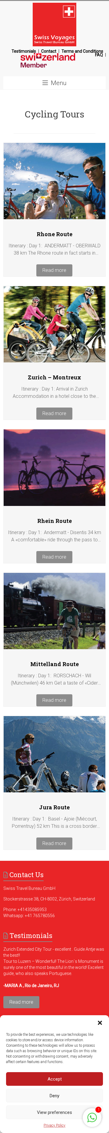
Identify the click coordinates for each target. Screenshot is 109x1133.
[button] (100, 1023)
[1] (92, 1121)
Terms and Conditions (82, 51)
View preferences (54, 1112)
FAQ (99, 54)
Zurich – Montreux (54, 377)
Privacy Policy (54, 1125)
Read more (54, 270)
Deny (54, 1095)
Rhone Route (54, 234)
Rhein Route (54, 521)
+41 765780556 (40, 915)
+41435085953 (32, 909)
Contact (48, 51)
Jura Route (54, 807)
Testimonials (24, 51)
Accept (55, 1079)
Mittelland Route (54, 664)
